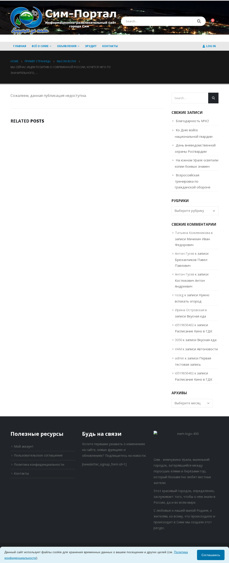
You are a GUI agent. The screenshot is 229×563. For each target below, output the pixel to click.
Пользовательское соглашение (38, 455)
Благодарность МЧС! (192, 121)
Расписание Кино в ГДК (193, 331)
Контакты (110, 46)
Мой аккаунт (24, 446)
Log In (211, 46)
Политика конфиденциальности (39, 464)
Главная (19, 46)
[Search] (199, 21)
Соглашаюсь (210, 555)
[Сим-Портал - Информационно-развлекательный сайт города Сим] (64, 21)
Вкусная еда (196, 316)
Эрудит (91, 46)
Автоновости (207, 349)
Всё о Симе (40, 46)
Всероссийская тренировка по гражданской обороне (192, 181)
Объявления (66, 46)
